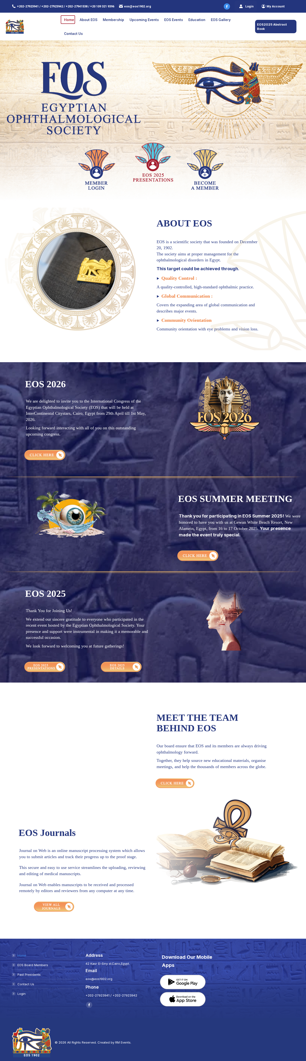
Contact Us (25, 984)
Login (249, 6)
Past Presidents (29, 974)
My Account (275, 6)
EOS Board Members (32, 965)
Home (21, 955)
